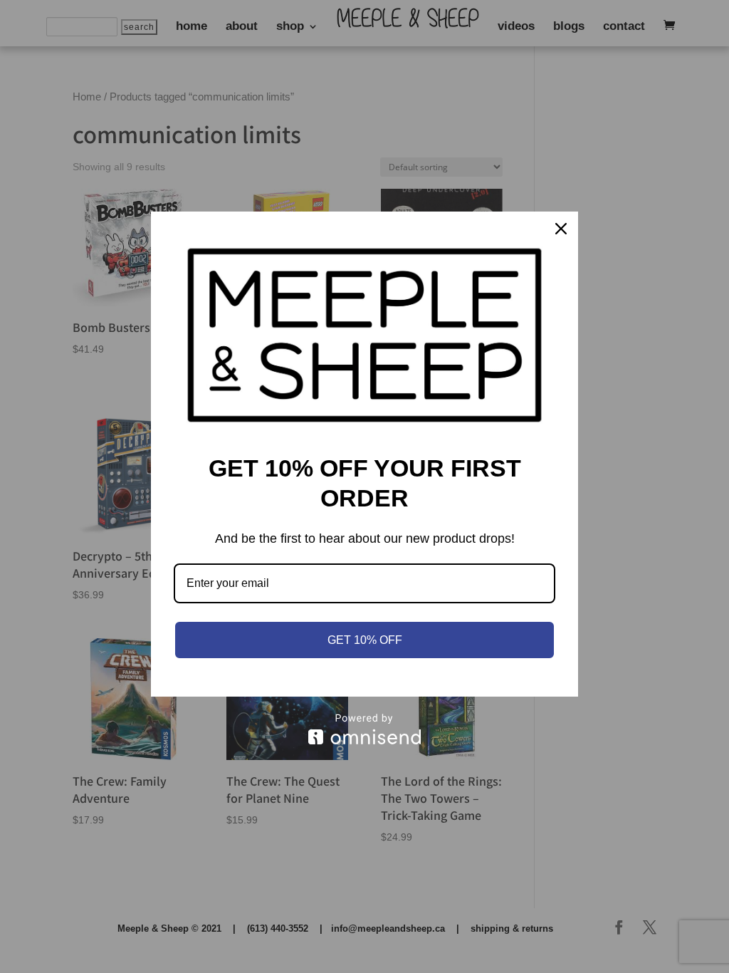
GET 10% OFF (364, 640)
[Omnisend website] (364, 729)
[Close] (561, 229)
